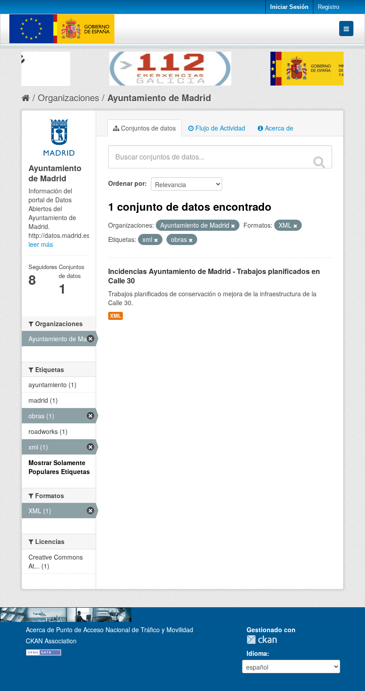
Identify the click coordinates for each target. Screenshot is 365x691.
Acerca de (278, 127)
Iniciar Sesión (289, 7)
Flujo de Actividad (219, 127)
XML (115, 315)
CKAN (264, 639)
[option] (102, 66)
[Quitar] (233, 225)
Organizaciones (68, 97)
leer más (40, 244)
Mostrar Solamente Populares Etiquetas (59, 467)
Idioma (257, 653)
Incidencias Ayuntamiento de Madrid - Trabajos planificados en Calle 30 (214, 276)
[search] (319, 161)
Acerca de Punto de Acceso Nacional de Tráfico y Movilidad (109, 629)
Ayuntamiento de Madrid (159, 97)
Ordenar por (126, 183)
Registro (328, 7)
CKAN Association (51, 640)
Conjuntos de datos (147, 127)
